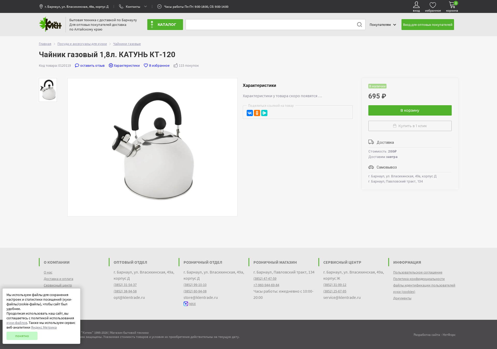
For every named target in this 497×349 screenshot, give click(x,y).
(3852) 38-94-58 (125, 291)
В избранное (159, 65)
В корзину (409, 110)
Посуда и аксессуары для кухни (82, 43)
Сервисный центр (58, 285)
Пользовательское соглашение (417, 272)
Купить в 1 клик (412, 126)
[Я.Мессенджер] (264, 113)
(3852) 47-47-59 (264, 278)
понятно (22, 335)
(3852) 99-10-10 (195, 284)
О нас (48, 272)
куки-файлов (16, 322)
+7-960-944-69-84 (266, 285)
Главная (45, 43)
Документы (402, 298)
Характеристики (127, 65)
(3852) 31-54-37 (125, 284)
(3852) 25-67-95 (334, 291)
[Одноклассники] (257, 113)
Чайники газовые (127, 43)
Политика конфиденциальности (419, 278)
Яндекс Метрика (44, 327)
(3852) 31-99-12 (334, 284)
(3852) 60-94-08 (195, 291)
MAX (192, 303)
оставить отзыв (92, 65)
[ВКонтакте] (250, 113)
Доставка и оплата (58, 278)
